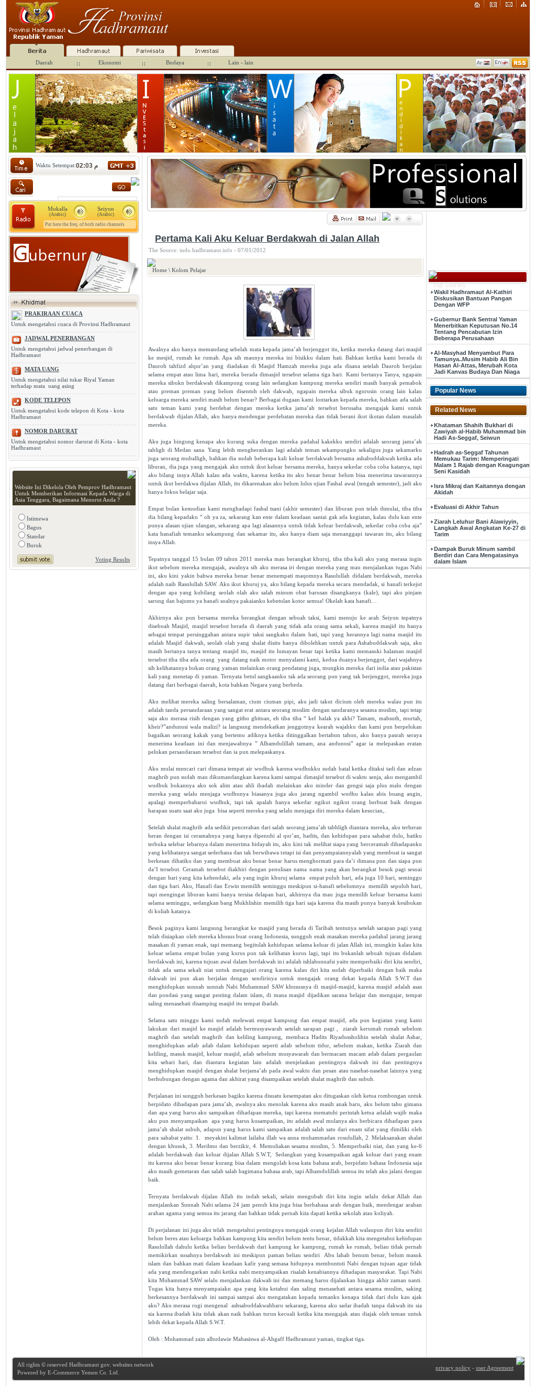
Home (159, 270)
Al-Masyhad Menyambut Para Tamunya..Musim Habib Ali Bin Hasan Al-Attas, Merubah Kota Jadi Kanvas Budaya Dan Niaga (477, 362)
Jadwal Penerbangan (60, 338)
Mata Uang (42, 369)
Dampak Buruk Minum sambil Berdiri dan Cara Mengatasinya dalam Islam (476, 555)
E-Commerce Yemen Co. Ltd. (82, 1372)
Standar (35, 536)
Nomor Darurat (51, 431)
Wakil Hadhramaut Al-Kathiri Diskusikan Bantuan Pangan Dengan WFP (473, 298)
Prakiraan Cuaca (54, 313)
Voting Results (112, 559)
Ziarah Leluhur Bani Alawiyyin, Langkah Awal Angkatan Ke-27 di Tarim (480, 527)
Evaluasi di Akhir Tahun (466, 507)
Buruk (33, 545)
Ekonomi (109, 62)
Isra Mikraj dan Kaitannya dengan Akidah (480, 489)
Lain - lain (240, 62)
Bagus (33, 527)
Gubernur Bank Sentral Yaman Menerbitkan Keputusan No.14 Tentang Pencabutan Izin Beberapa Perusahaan (475, 328)
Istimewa (36, 518)
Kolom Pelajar (189, 270)
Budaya (175, 62)
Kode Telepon (48, 400)
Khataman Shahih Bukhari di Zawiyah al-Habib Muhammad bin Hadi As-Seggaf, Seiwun (480, 431)
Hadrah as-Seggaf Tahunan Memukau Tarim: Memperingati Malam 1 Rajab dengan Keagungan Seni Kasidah (482, 461)
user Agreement (494, 1368)
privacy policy (453, 1368)
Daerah (44, 62)
